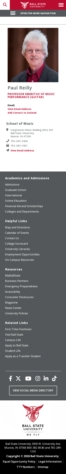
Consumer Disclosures (19, 297)
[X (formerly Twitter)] (18, 378)
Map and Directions (17, 227)
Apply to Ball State (16, 345)
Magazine (11, 302)
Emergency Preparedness (21, 286)
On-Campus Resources (19, 260)
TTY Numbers (26, 467)
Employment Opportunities (22, 254)
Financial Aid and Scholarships (24, 206)
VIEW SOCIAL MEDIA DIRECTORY (33, 390)
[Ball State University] (33, 421)
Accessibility (12, 292)
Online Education (16, 201)
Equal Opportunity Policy (19, 461)
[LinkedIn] (46, 378)
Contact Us (12, 238)
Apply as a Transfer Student (23, 356)
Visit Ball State (14, 334)
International (13, 195)
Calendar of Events (17, 233)
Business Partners (16, 281)
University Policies (16, 313)
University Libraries (17, 249)
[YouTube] (28, 378)
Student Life (12, 351)
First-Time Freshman (18, 329)
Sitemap (43, 467)
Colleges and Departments (22, 211)
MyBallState (12, 275)
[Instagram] (37, 378)
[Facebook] (10, 378)
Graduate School (15, 190)
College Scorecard (16, 243)
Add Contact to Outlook (22, 112)
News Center (13, 308)
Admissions (12, 184)
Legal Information (50, 461)
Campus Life (13, 340)
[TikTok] (54, 378)
